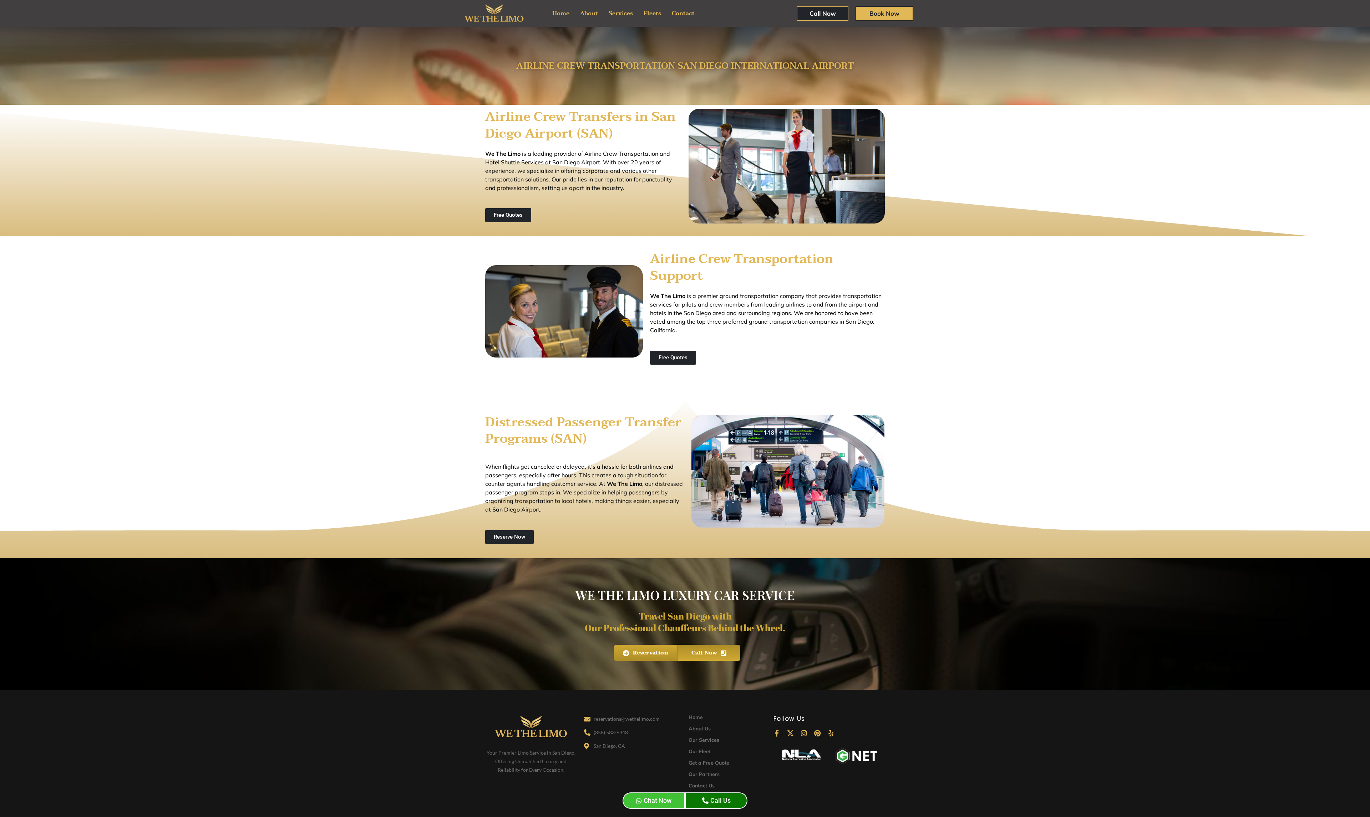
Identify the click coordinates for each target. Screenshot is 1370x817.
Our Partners (704, 774)
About (589, 14)
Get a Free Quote (709, 763)
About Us (700, 728)
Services (621, 14)
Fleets (652, 14)
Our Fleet (700, 751)
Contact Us (702, 785)
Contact (683, 14)
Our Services (704, 740)
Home (560, 14)
